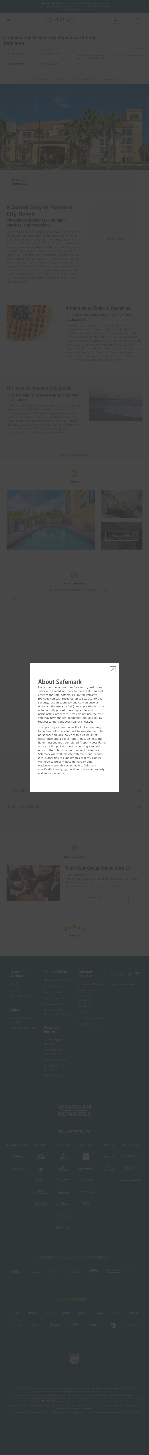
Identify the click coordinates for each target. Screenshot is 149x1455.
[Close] (113, 669)
